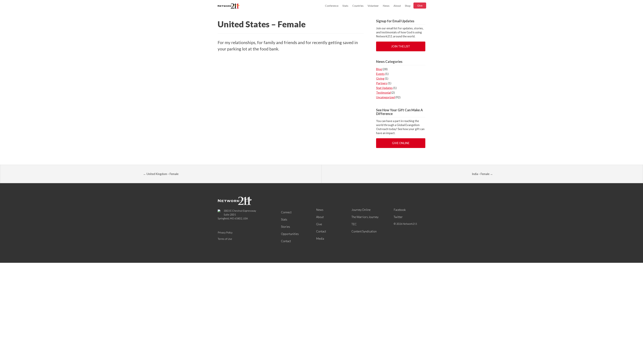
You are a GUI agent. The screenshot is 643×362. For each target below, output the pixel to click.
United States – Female (262, 24)
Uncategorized (385, 97)
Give (419, 5)
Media (320, 238)
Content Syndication (364, 231)
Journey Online (361, 210)
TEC (354, 224)
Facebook (400, 210)
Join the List (400, 46)
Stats (345, 5)
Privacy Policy (225, 232)
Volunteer (373, 5)
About (397, 5)
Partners (381, 83)
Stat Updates (384, 88)
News (386, 5)
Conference (331, 5)
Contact (286, 241)
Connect (286, 212)
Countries (358, 5)
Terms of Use (225, 238)
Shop (408, 5)
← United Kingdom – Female (160, 174)
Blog (379, 69)
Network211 (228, 6)
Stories (285, 226)
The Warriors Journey (364, 217)
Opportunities (290, 234)
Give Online (400, 143)
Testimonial (383, 92)
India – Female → (482, 174)
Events (380, 74)
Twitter (398, 217)
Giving (380, 78)
